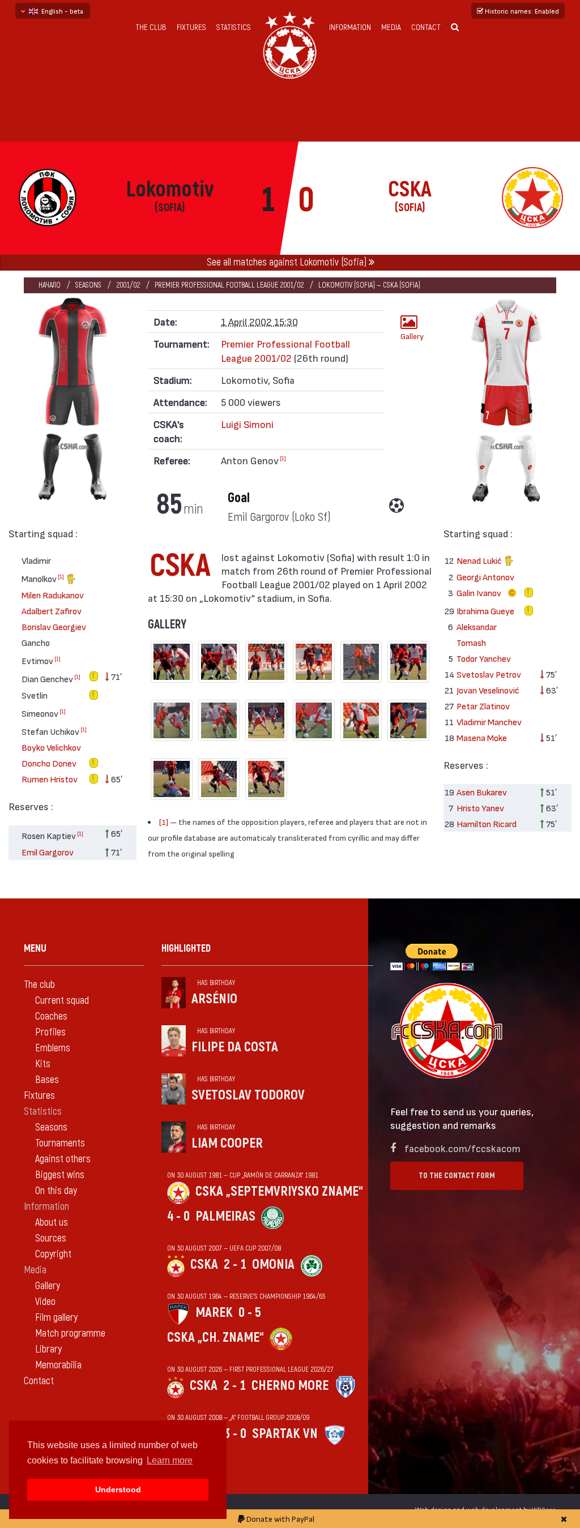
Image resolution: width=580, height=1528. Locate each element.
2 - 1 (235, 1264)
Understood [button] (118, 1489)
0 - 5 (249, 1312)
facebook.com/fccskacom (462, 1148)
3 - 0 (235, 1434)
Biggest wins (59, 1175)
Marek (214, 1312)
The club (151, 27)
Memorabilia (58, 1365)
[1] (61, 576)
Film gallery (56, 1317)
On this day (56, 1190)
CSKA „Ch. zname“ (215, 1337)
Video (45, 1301)
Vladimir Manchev (489, 721)
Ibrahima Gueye (485, 610)
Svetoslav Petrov (489, 674)
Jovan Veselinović (488, 689)
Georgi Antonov (485, 576)
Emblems (52, 1048)
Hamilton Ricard (487, 823)
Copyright (53, 1254)
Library (48, 1349)
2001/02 (128, 285)
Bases (47, 1079)
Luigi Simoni (247, 424)
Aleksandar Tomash (477, 634)
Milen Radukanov (53, 594)
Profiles (50, 1032)
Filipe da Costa (234, 1047)
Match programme (70, 1333)
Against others (63, 1159)
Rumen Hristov (50, 778)
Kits (42, 1064)
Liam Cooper (227, 1143)
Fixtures (191, 27)
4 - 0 (178, 1216)
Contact (426, 27)
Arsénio (214, 999)
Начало (50, 285)
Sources (50, 1238)
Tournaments (60, 1143)
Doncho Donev (49, 762)
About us (51, 1222)
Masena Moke (482, 737)
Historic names (521, 11)
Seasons (88, 285)
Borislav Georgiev (54, 626)
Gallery (412, 336)
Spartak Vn (285, 1434)
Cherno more (290, 1385)
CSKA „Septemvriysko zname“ (279, 1191)
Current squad (62, 1000)
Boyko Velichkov (51, 747)
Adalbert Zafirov (52, 610)
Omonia (273, 1264)
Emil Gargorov (48, 851)
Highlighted (186, 948)
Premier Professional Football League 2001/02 (229, 285)
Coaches (51, 1016)
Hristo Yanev (480, 807)
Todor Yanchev (484, 658)
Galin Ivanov (480, 592)
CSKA (204, 1264)
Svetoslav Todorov (248, 1095)
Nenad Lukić (480, 560)
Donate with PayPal (279, 1518)
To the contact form (457, 1175)
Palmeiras (225, 1216)
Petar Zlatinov (483, 705)
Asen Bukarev (482, 791)
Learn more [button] (170, 1460)
